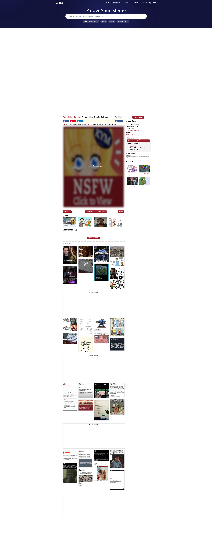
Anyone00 (133, 146)
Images (103, 21)
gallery (89, 124)
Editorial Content (123, 21)
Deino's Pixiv (130, 134)
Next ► (121, 211)
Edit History (145, 141)
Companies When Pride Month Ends (144, 174)
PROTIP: (65, 124)
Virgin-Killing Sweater (72, 117)
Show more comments (93, 237)
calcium (128, 138)
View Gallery (89, 211)
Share (67, 121)
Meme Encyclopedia (113, 2)
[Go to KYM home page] (59, 3)
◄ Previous (67, 211)
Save (73, 121)
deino (132, 138)
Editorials (134, 2)
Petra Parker (130, 173)
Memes (111, 21)
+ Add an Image (138, 117)
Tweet (81, 121)
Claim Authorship (133, 141)
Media (125, 2)
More (143, 2)
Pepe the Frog (142, 186)
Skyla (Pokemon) (131, 186)
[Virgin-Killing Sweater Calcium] (94, 167)
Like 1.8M (120, 121)
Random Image (101, 211)
